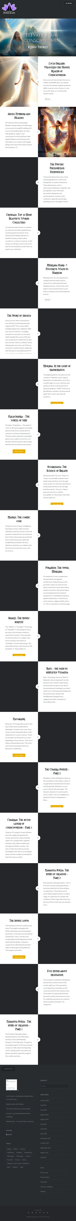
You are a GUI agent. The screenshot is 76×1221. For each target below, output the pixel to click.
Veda (8, 1167)
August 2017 (44, 1152)
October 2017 (44, 1143)
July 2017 (43, 1157)
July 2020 (43, 1124)
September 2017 (45, 1148)
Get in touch (44, 1172)
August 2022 (44, 1114)
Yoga (21, 1167)
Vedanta (15, 1167)
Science (17, 1160)
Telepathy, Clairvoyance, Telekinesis (18, 1163)
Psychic (28, 1156)
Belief (15, 1149)
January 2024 (44, 1100)
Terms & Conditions (46, 1187)
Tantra (24, 1160)
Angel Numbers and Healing (14, 1104)
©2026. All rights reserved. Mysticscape (38, 1217)
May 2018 (43, 1133)
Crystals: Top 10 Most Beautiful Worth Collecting (18, 1115)
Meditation (10, 1152)
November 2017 (45, 1138)
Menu (70, 3)
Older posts (8, 1069)
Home (42, 1168)
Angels (9, 1149)
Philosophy (19, 1156)
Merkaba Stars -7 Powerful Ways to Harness (20, 1121)
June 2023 (43, 1110)
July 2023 (43, 1105)
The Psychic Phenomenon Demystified (18, 1109)
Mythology (10, 1156)
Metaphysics (28, 1152)
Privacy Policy (44, 1177)
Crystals (22, 1149)
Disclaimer (43, 1182)
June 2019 (43, 1129)
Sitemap (43, 1191)
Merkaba (19, 1152)
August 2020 (44, 1119)
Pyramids (10, 1160)
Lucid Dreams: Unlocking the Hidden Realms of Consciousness (19, 1097)
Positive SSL (38, 1210)
